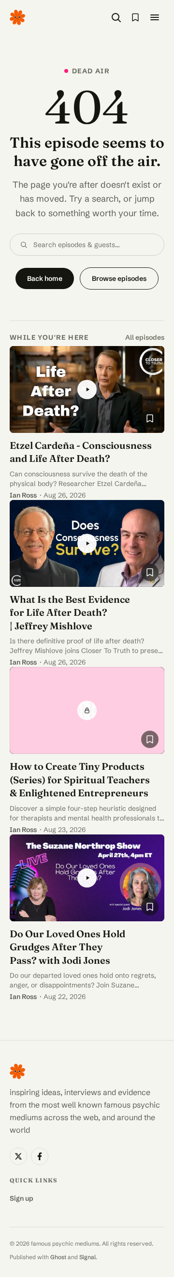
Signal (87, 1257)
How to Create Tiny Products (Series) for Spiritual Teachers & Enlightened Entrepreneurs (80, 779)
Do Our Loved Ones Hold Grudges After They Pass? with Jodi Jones (67, 947)
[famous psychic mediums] (17, 17)
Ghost (58, 1257)
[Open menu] (154, 17)
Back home (44, 278)
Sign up (21, 1198)
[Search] (116, 17)
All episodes (144, 337)
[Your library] (135, 17)
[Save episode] (150, 418)
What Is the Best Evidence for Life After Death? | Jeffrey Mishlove (70, 612)
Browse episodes (119, 278)
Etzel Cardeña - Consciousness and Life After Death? (81, 452)
